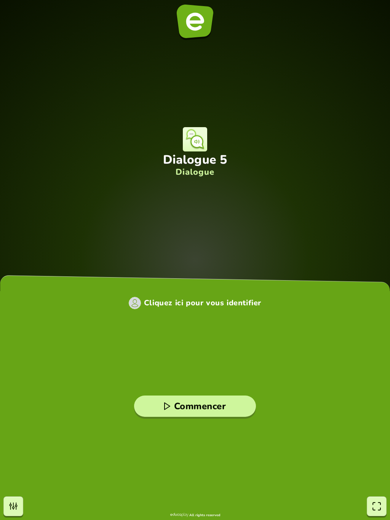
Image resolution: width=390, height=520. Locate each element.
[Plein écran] (377, 506)
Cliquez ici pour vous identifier (202, 303)
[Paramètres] (13, 506)
